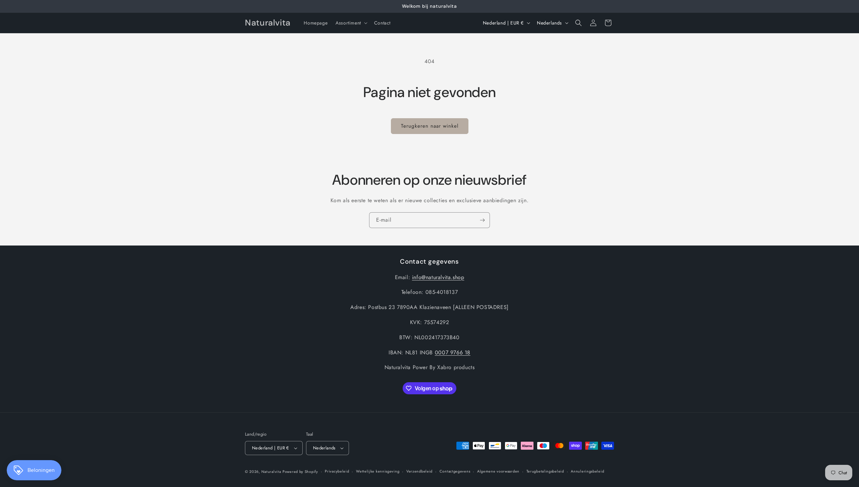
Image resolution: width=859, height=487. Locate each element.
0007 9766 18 (452, 352)
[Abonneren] (482, 220)
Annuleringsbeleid (587, 471)
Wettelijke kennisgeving (377, 471)
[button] (351, 23)
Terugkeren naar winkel (429, 126)
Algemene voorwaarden (498, 471)
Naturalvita (271, 471)
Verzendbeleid (419, 471)
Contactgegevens (455, 471)
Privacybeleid (337, 471)
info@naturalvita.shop (438, 277)
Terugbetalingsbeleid (545, 471)
